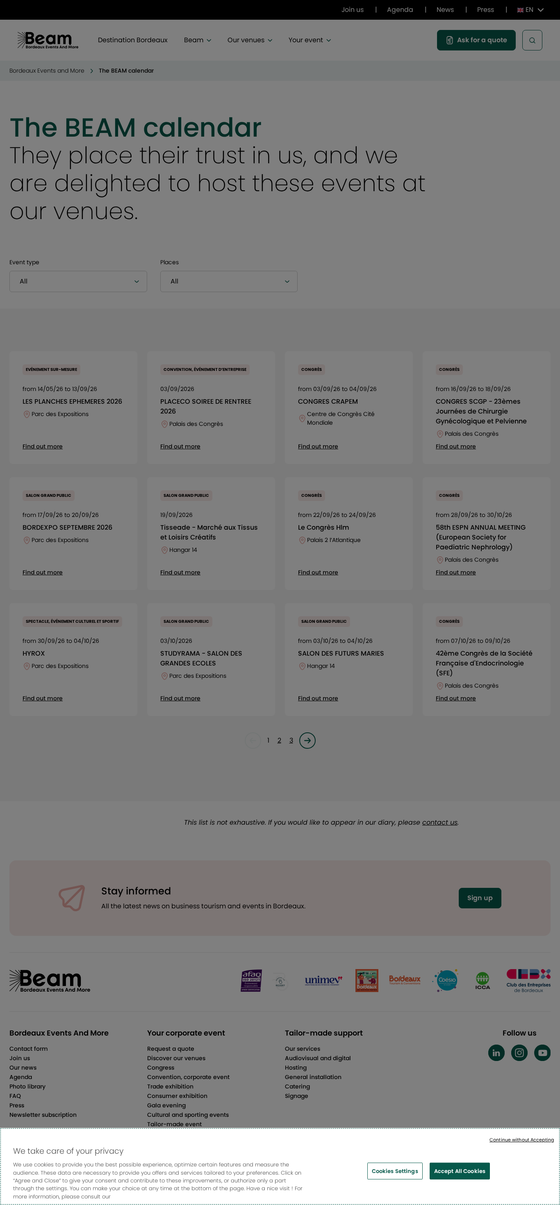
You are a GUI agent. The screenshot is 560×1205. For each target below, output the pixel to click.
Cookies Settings (395, 1171)
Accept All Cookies (459, 1171)
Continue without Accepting (521, 1139)
